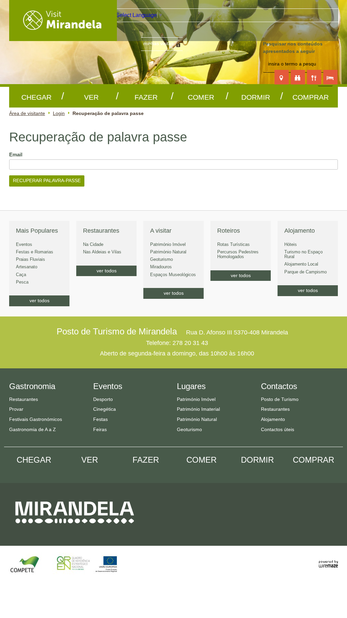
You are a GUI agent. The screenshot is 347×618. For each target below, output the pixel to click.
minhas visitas (158, 43)
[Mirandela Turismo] (63, 37)
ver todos (39, 300)
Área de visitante (27, 113)
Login (59, 113)
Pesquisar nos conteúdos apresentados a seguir (293, 47)
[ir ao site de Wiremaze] (328, 560)
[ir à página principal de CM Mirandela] (74, 530)
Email (27, 154)
